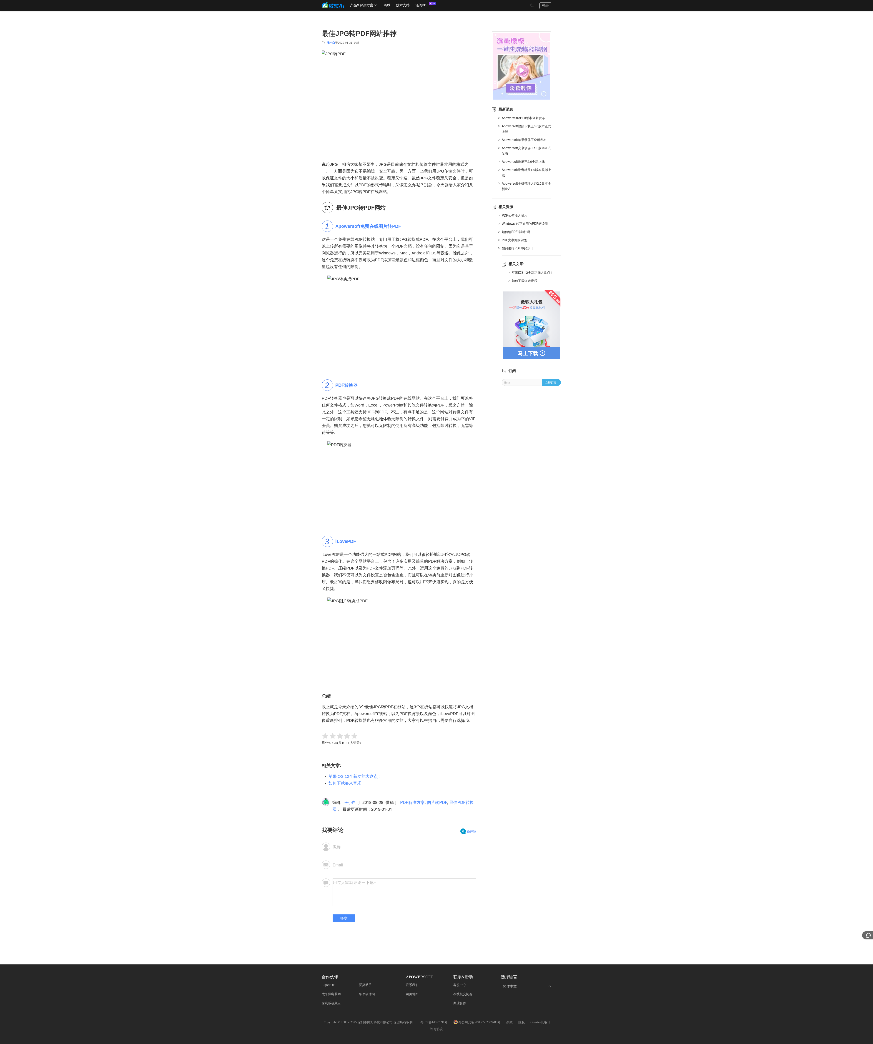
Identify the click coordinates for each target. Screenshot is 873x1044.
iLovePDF (345, 541)
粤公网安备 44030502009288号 (479, 1022)
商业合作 (459, 1003)
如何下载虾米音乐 (345, 783)
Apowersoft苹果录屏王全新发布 (524, 139)
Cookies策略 (538, 1022)
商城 (387, 5)
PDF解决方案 (412, 802)
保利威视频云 (331, 1003)
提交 (344, 918)
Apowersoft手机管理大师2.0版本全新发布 (526, 186)
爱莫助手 (365, 985)
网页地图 (412, 994)
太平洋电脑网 (331, 994)
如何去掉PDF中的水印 (518, 248)
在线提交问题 (462, 994)
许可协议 (436, 1029)
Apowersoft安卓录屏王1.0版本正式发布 (526, 151)
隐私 (521, 1022)
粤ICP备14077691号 (434, 1022)
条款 (509, 1022)
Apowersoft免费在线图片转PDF (368, 226)
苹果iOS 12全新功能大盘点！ (355, 776)
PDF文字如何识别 (514, 240)
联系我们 (412, 985)
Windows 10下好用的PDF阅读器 (525, 223)
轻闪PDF (421, 5)
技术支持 (403, 5)
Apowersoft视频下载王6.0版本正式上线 (526, 129)
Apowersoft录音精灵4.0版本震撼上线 (526, 172)
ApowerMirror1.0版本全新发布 (523, 117)
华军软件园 (367, 994)
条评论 (469, 831)
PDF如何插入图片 (514, 215)
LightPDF (328, 985)
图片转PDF (437, 802)
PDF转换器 (346, 385)
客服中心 (459, 985)
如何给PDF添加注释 (516, 231)
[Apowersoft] (333, 5)
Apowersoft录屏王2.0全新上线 (523, 161)
